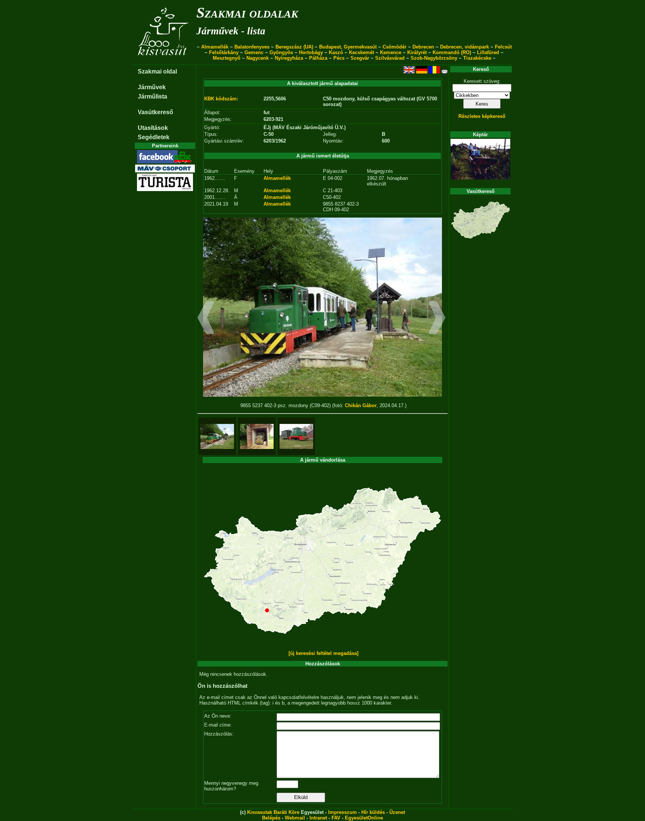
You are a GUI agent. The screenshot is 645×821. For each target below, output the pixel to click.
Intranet (318, 818)
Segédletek (153, 137)
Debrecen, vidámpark (464, 47)
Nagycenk (257, 58)
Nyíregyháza (289, 58)
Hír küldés (373, 812)
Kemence (390, 52)
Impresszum (342, 812)
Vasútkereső (155, 112)
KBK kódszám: (221, 99)
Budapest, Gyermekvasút (348, 47)
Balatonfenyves (251, 47)
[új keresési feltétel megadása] (323, 653)
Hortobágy (311, 52)
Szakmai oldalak (247, 12)
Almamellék (214, 47)
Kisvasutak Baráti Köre (273, 812)
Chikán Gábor (361, 405)
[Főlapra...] (164, 60)
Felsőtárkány (224, 52)
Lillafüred (488, 52)
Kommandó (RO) (452, 52)
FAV (335, 818)
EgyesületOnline (364, 818)
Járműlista (152, 96)
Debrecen (423, 47)
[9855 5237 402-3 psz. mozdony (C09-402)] (217, 436)
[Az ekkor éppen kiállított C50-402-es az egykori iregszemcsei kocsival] (296, 436)
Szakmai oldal (157, 71)
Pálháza (318, 58)
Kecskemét (361, 52)
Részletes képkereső (481, 116)
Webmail (295, 818)
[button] (205, 318)
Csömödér (394, 47)
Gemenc (254, 52)
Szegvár (359, 58)
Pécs (339, 58)
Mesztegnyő (226, 58)
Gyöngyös (281, 52)
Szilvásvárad (390, 58)
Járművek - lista (230, 31)
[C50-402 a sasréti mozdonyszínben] (257, 436)
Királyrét (417, 52)
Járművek (152, 87)
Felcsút (503, 47)
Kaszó (336, 52)
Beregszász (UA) (294, 47)
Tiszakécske (477, 58)
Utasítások (153, 128)
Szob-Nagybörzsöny (434, 58)
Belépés (271, 818)
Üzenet (397, 812)
